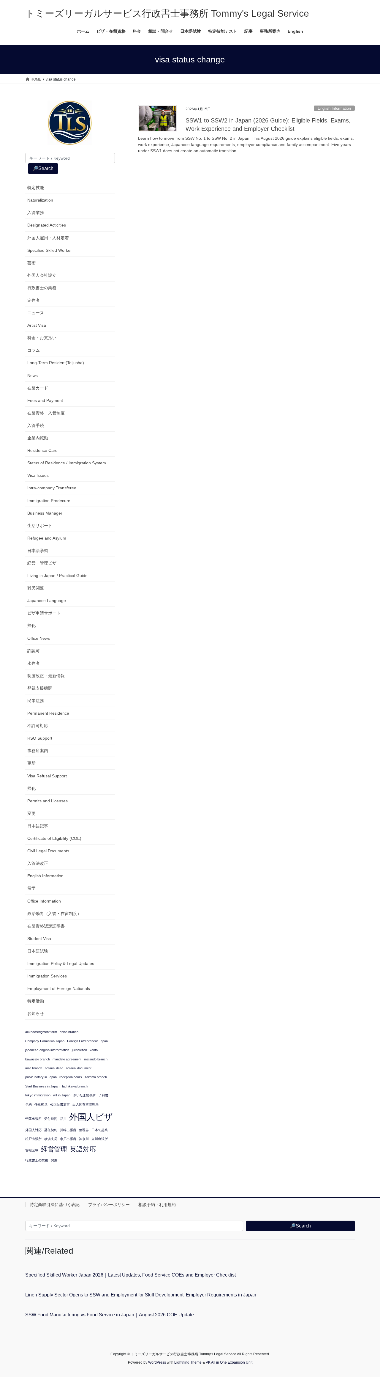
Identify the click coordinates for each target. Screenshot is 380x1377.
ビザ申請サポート (44, 613)
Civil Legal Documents (48, 850)
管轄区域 (31, 1150)
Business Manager (44, 513)
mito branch (33, 1068)
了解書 (103, 1095)
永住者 (33, 663)
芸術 (31, 262)
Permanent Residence (48, 713)
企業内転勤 (37, 438)
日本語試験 (37, 951)
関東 (54, 1160)
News (32, 375)
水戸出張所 (68, 1139)
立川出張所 (99, 1139)
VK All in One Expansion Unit (229, 1362)
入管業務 (35, 212)
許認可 (33, 650)
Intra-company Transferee (51, 487)
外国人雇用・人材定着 (48, 237)
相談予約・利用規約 (157, 1204)
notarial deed (54, 1068)
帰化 (31, 625)
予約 (28, 1104)
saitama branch (96, 1077)
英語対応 (83, 1149)
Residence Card (42, 450)
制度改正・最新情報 (46, 675)
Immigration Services (47, 976)
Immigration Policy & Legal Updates (60, 963)
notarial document (78, 1068)
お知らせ (35, 1013)
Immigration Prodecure (48, 500)
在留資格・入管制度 (46, 413)
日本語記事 (37, 825)
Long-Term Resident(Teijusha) (55, 362)
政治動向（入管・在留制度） (54, 913)
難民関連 (35, 588)
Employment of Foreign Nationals (58, 988)
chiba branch (69, 1032)
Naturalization (40, 200)
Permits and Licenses (47, 800)
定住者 (33, 300)
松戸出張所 (33, 1139)
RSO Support (39, 738)
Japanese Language (46, 600)
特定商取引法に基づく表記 (55, 1204)
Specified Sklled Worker (49, 250)
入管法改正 (37, 863)
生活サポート (39, 525)
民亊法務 (35, 700)
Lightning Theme (188, 1362)
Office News (38, 638)
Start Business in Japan (42, 1086)
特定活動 (35, 1001)
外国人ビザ (91, 1117)
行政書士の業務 (41, 287)
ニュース (35, 312)
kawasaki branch (37, 1059)
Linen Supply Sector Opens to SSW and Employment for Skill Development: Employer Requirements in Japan (140, 1294)
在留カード (37, 388)
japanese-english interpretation (47, 1050)
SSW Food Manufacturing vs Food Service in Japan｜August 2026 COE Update (109, 1314)
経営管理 (54, 1149)
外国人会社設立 (41, 275)
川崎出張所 (68, 1130)
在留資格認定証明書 (46, 926)
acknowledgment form (41, 1032)
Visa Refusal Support (47, 776)
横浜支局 (50, 1139)
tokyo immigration (37, 1095)
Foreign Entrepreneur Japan (87, 1041)
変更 (31, 813)
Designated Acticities (46, 225)
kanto (94, 1050)
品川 (63, 1118)
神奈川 (84, 1139)
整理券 (84, 1130)
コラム (33, 350)
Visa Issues (38, 475)
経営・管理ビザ (41, 563)
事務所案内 (37, 750)
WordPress (157, 1362)
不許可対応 (37, 725)
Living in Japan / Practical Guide (57, 575)
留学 (31, 888)
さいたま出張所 (84, 1095)
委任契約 (50, 1130)
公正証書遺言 (60, 1104)
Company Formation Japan (44, 1041)
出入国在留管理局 (85, 1104)
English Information (334, 108)
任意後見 (41, 1104)
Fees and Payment (45, 400)
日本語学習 (37, 550)
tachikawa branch (75, 1086)
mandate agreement (67, 1059)
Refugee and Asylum (46, 538)
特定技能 (35, 187)
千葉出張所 (33, 1118)
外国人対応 (33, 1130)
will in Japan (61, 1095)
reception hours (70, 1077)
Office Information (44, 901)
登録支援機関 (39, 688)
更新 (31, 763)
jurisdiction (79, 1050)
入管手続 (35, 425)
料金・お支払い (41, 337)
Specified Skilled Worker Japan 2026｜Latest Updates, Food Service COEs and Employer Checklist (130, 1274)
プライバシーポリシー (109, 1204)
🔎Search (42, 168)
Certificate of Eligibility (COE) (54, 838)
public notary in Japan (41, 1077)
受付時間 (50, 1118)
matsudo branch (95, 1059)
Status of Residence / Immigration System (66, 462)
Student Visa (39, 938)
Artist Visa (36, 325)
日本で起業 (99, 1130)
